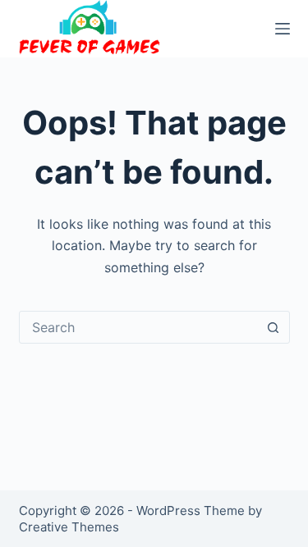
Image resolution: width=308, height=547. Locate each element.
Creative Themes (69, 527)
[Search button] (273, 327)
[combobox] (139, 327)
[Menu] (282, 28)
